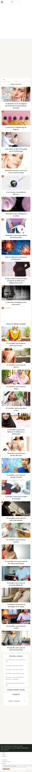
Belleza (4, 763)
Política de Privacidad (6, 748)
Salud (3, 754)
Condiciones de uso (8, 746)
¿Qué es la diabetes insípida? (16, 324)
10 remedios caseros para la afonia (14, 669)
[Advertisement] (16, 21)
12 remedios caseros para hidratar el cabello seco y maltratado (16, 432)
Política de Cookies (17, 746)
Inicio (3, 752)
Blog (2, 746)
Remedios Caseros (6, 761)
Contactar (13, 748)
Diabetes (4, 756)
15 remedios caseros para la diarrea (14, 665)
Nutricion (4, 759)
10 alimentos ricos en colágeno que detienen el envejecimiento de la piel (16, 106)
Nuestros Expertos (5, 749)
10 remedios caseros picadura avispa (14, 673)
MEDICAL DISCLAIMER (22, 748)
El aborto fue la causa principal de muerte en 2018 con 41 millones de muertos (16, 281)
